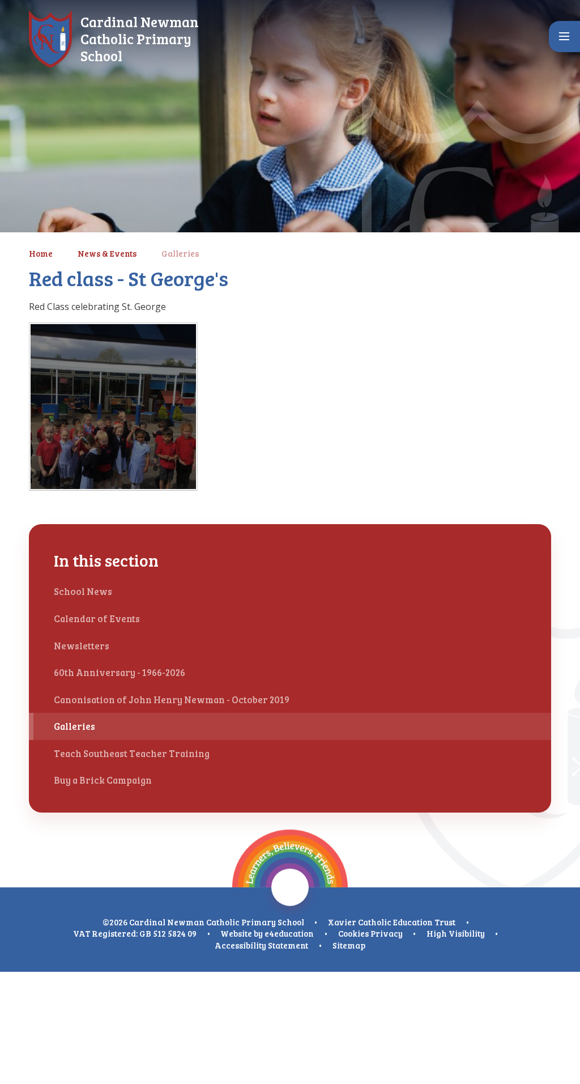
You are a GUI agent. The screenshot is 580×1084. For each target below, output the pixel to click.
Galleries (180, 253)
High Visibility (456, 933)
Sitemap (348, 945)
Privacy (386, 933)
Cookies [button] (353, 933)
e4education (289, 933)
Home (41, 253)
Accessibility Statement (261, 945)
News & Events (107, 253)
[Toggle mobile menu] (564, 36)
